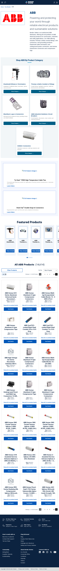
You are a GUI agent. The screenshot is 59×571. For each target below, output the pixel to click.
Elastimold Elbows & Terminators (15, 84)
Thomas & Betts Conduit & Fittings (42, 84)
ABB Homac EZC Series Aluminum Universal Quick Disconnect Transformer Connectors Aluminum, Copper (10, 296)
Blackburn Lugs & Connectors (14, 114)
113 (54, 274)
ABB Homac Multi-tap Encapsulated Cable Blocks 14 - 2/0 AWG (48, 361)
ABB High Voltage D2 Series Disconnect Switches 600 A (11, 361)
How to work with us (8, 534)
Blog (22, 536)
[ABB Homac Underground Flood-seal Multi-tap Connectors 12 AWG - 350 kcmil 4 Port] (10, 384)
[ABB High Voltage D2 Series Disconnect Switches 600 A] (10, 351)
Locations (23, 556)
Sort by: (40, 270)
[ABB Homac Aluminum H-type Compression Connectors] (29, 287)
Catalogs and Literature (27, 543)
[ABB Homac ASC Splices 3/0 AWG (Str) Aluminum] (29, 449)
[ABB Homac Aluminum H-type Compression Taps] (10, 319)
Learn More (11, 186)
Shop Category (14, 91)
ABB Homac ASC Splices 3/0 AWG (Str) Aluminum (29, 457)
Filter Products (12, 270)
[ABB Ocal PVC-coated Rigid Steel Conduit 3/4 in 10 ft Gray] (29, 319)
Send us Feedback (46, 526)
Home (2, 6)
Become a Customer (8, 536)
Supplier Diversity (7, 554)
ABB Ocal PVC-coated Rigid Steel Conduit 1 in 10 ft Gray (48, 328)
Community (5, 549)
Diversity (23, 558)
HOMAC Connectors (24, 146)
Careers (23, 562)
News (22, 541)
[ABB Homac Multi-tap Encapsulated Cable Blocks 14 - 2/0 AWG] (48, 351)
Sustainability (6, 556)
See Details (11, 309)
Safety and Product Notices (28, 545)
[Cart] (57, 2)
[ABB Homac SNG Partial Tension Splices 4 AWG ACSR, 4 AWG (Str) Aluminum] (29, 416)
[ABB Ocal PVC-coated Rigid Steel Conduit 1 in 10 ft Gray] (48, 319)
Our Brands (8, 6)
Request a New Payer (11, 526)
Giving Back (5, 552)
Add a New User (46, 520)
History (23, 560)
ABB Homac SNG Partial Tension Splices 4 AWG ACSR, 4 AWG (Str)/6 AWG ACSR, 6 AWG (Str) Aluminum (48, 425)
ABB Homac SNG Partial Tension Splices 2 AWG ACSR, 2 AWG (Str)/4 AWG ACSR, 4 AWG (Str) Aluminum (11, 425)
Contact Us (27, 520)
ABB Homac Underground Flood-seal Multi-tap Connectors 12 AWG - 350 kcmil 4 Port (11, 393)
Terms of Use (34, 569)
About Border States (27, 549)
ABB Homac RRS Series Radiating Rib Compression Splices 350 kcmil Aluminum (11, 490)
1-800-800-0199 (10, 520)
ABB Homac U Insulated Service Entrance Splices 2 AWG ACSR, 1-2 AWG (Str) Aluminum (48, 458)
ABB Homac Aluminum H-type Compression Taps (10, 327)
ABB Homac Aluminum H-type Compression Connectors (29, 296)
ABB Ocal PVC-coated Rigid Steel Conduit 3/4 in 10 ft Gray (29, 328)
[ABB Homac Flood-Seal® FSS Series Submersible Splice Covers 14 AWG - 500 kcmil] (29, 481)
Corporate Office (25, 554)
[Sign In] (54, 2)
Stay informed (25, 534)
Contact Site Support (8, 539)
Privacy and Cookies (23, 569)
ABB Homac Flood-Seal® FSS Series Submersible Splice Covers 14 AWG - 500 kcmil (29, 490)
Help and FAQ (27, 526)
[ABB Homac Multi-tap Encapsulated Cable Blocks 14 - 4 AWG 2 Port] (48, 287)
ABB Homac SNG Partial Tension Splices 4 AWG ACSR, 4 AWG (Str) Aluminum (29, 425)
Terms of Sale (6, 541)
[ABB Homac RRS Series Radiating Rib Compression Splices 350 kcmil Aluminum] (10, 481)
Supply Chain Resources (27, 539)
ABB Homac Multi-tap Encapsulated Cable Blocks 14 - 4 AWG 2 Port (48, 296)
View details (10, 251)
